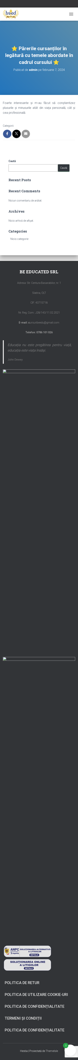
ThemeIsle (52, 1050)
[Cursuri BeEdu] (12, 14)
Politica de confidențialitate (34, 1006)
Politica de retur (22, 982)
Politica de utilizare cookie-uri (36, 994)
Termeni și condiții (23, 1018)
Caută (12, 161)
